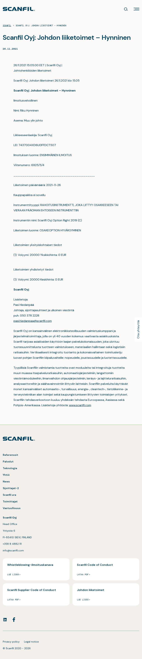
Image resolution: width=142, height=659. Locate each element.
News (6, 481)
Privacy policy (11, 641)
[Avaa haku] (126, 9)
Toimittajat (10, 501)
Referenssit (10, 455)
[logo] (19, 9)
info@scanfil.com (13, 550)
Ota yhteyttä (138, 329)
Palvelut (8, 461)
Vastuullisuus (12, 508)
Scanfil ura (9, 494)
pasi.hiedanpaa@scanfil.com (32, 321)
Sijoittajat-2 (11, 488)
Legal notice (31, 641)
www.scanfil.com (80, 405)
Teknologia (10, 468)
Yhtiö (6, 474)
